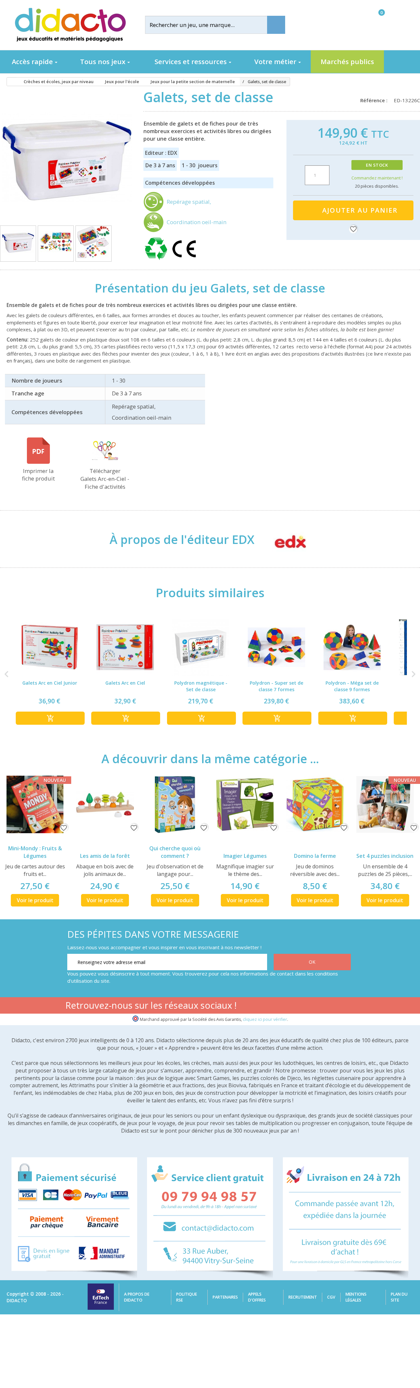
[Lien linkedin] (344, 1006)
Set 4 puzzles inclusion (384, 855)
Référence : (375, 100)
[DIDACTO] (70, 25)
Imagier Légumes (245, 855)
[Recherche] (276, 25)
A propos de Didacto (136, 1297)
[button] (6, 674)
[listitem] (49, 674)
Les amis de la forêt (105, 855)
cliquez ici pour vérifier (265, 1019)
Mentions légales (356, 1297)
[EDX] (283, 539)
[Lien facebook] (282, 1006)
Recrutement (302, 1297)
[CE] (184, 260)
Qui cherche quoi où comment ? (174, 852)
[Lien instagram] (323, 1006)
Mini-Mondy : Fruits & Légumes (35, 852)
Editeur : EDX (161, 152)
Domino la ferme (315, 855)
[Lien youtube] (303, 1006)
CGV (331, 1297)
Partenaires (225, 1297)
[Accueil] (9, 82)
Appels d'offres (257, 1297)
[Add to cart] (50, 718)
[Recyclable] (157, 260)
